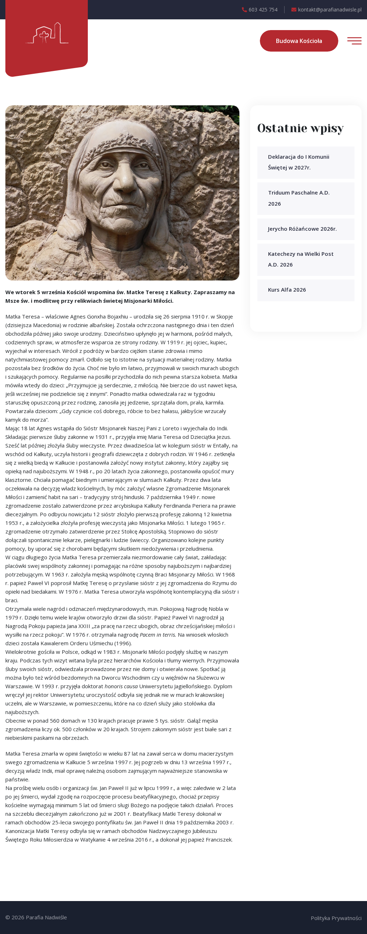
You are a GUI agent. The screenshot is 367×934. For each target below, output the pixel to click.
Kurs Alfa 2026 (287, 289)
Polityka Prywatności (336, 917)
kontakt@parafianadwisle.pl (330, 9)
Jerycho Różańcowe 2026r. (302, 228)
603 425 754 (263, 9)
